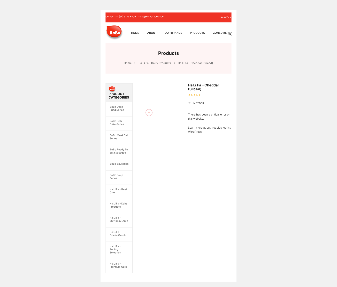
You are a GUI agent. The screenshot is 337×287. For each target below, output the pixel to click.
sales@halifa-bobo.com (151, 16)
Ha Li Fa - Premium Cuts (118, 265)
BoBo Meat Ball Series (119, 137)
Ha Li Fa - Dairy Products (154, 63)
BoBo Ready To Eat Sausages (119, 151)
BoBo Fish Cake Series (117, 122)
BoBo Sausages (119, 163)
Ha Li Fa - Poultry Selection (115, 249)
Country (224, 17)
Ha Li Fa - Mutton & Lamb (119, 219)
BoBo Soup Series (116, 176)
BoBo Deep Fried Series (117, 108)
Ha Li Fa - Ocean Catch (118, 233)
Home (128, 63)
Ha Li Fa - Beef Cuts (118, 191)
